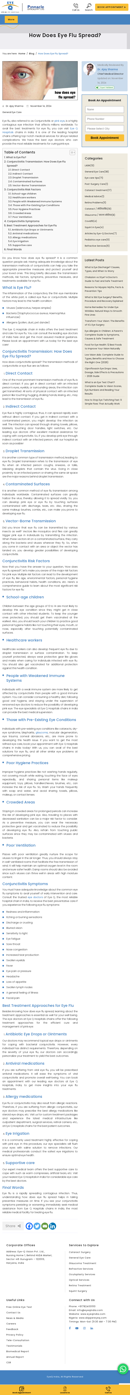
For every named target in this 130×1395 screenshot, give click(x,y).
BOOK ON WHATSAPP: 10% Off (68, 725)
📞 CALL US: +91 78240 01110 (65, 716)
